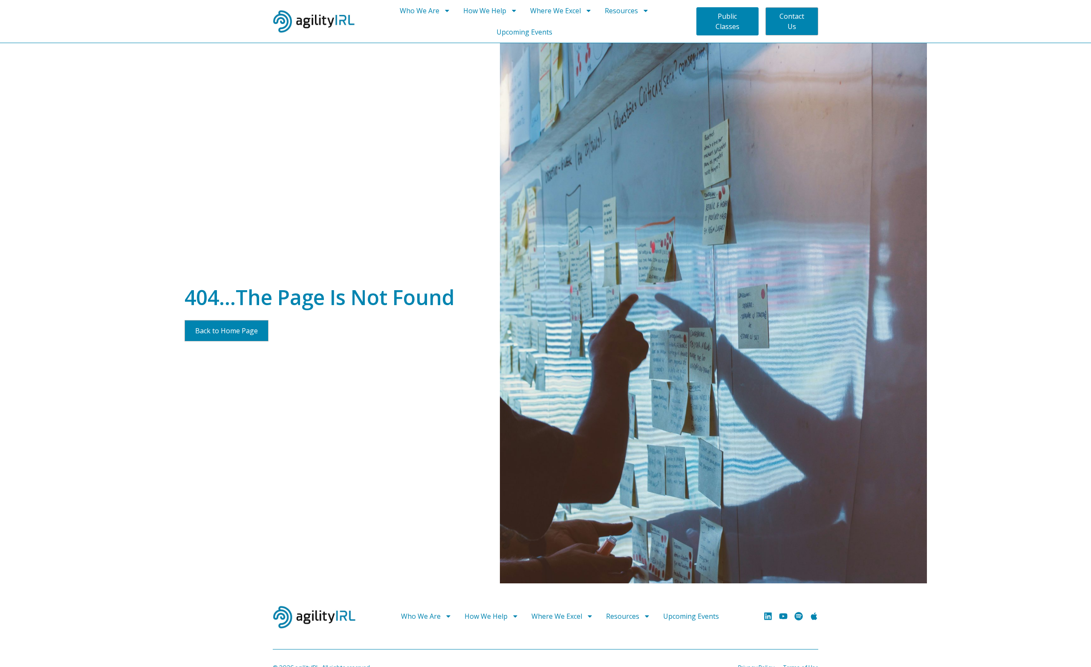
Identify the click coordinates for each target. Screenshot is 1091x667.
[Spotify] (798, 616)
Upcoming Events (524, 32)
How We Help (484, 10)
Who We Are (419, 10)
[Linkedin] (768, 616)
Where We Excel (555, 10)
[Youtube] (783, 616)
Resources (621, 10)
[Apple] (814, 616)
